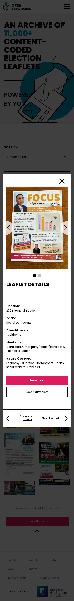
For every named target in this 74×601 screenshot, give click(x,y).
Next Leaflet (50, 418)
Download (37, 380)
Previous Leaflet (26, 418)
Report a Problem (37, 392)
